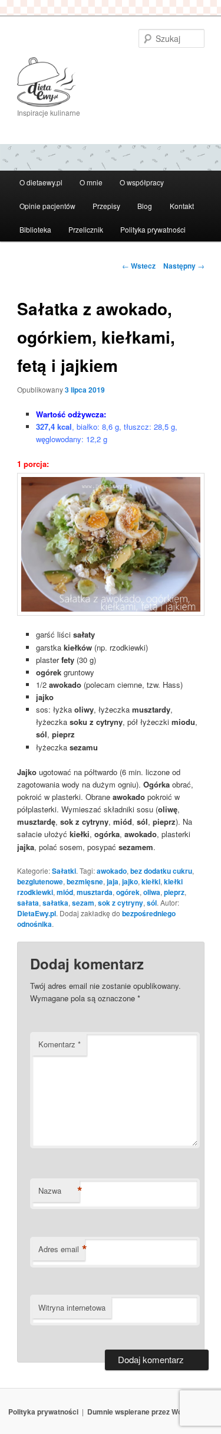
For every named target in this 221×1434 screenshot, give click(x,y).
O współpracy (142, 182)
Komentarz (59, 1044)
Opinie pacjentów (47, 206)
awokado (112, 870)
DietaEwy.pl (36, 913)
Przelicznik (85, 229)
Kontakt (182, 206)
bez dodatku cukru (161, 870)
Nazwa (59, 1190)
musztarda (95, 892)
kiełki (150, 881)
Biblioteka (35, 229)
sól (152, 902)
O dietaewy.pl (40, 182)
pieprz (174, 892)
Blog (144, 206)
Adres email (61, 1249)
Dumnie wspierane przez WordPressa (150, 1411)
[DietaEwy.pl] (110, 82)
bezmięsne (85, 881)
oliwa (151, 892)
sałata (28, 902)
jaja (112, 881)
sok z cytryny (120, 902)
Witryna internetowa (71, 1307)
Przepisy (106, 206)
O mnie (91, 182)
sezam (83, 902)
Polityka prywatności (153, 229)
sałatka (55, 902)
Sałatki (64, 870)
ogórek (128, 892)
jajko (130, 881)
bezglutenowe (40, 881)
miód (65, 892)
